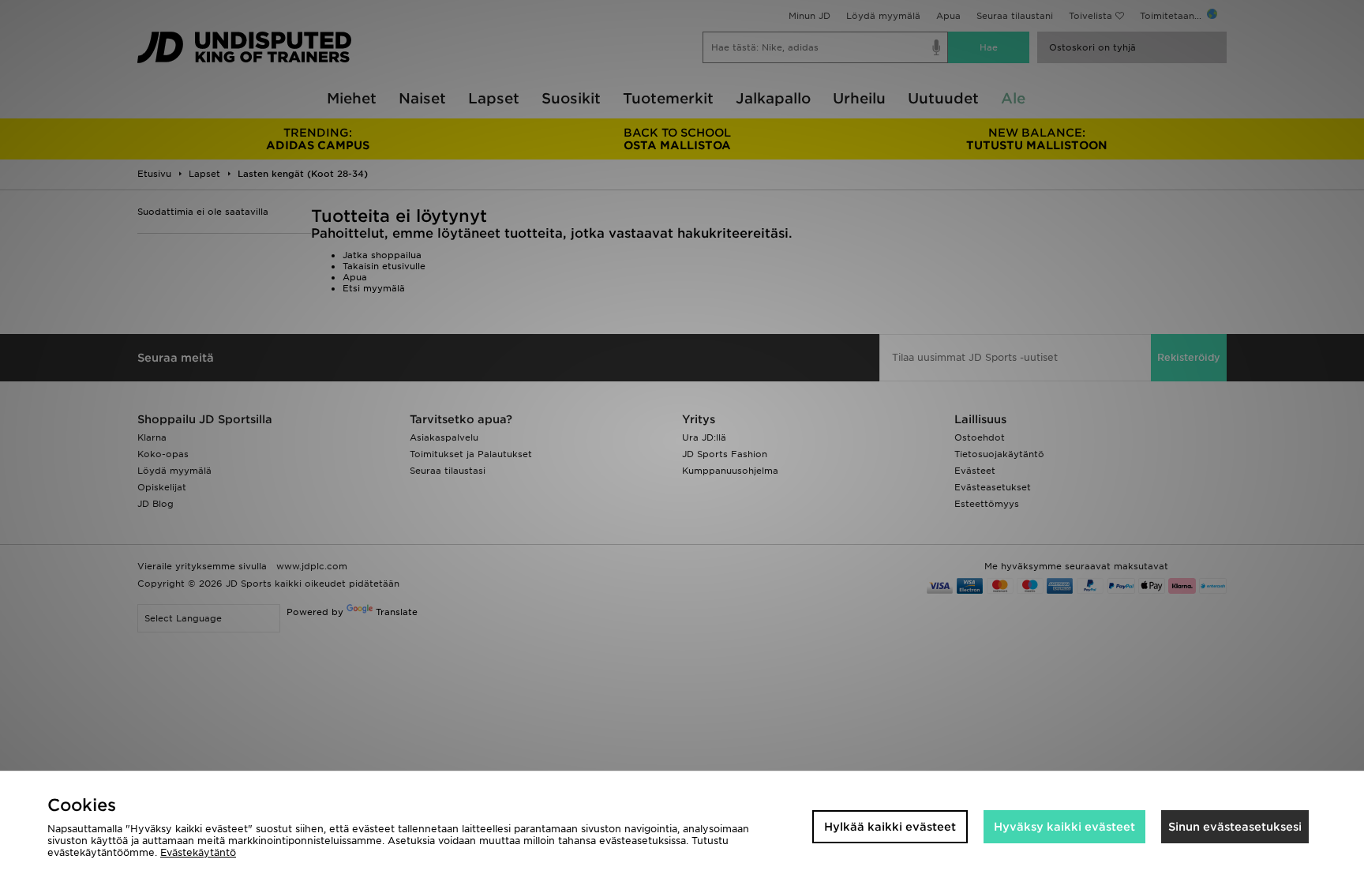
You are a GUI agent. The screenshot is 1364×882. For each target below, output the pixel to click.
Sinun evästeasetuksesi (1235, 826)
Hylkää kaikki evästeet (890, 826)
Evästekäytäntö (198, 852)
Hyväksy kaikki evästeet (1064, 826)
